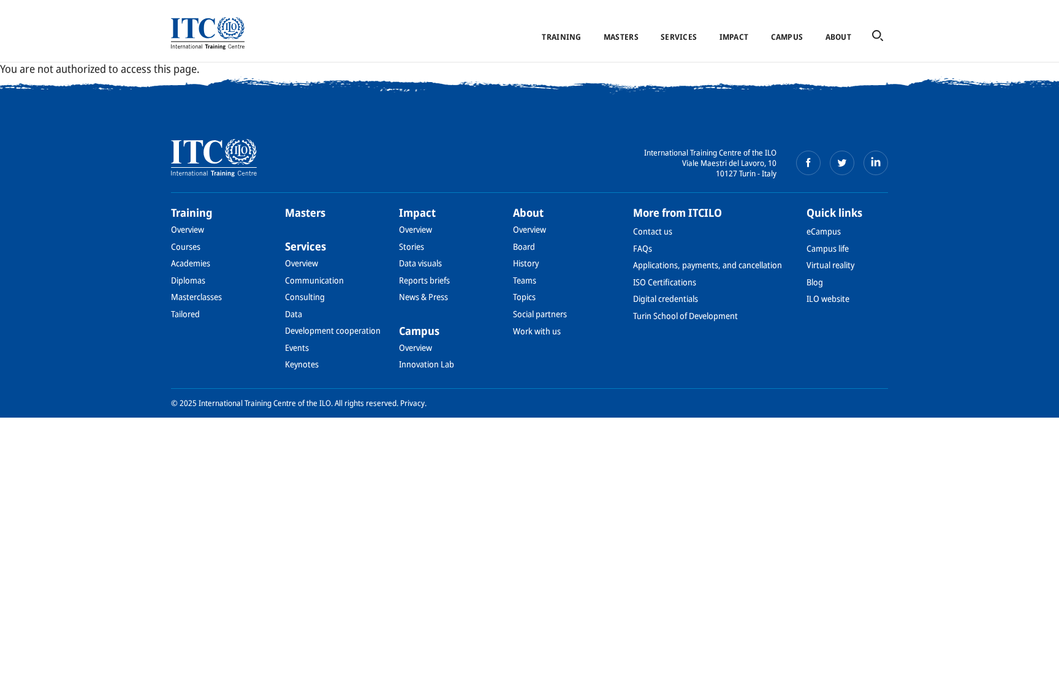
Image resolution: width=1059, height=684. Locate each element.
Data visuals (420, 263)
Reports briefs (424, 280)
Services (679, 36)
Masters (621, 36)
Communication (314, 280)
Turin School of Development (685, 315)
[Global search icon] (877, 36)
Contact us (652, 231)
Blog (815, 282)
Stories (411, 246)
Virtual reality (830, 265)
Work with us (537, 331)
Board (524, 246)
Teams (524, 280)
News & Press (423, 297)
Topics (524, 297)
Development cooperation (333, 330)
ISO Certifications (664, 282)
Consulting (305, 297)
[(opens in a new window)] (808, 163)
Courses (185, 246)
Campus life (828, 248)
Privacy (412, 402)
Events (297, 347)
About (838, 36)
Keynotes (302, 364)
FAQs (642, 248)
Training (561, 36)
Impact (734, 36)
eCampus (824, 231)
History (526, 263)
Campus (787, 36)
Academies (190, 263)
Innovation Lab (426, 364)
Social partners (540, 314)
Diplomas (188, 280)
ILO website (828, 298)
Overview (187, 229)
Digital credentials (665, 298)
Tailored (185, 314)
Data (293, 314)
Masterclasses (196, 297)
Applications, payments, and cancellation (707, 265)
